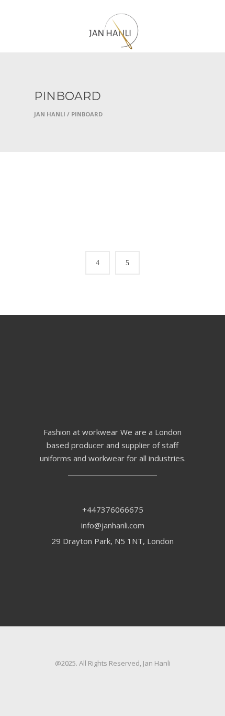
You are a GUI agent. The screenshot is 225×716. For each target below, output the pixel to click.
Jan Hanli (49, 114)
